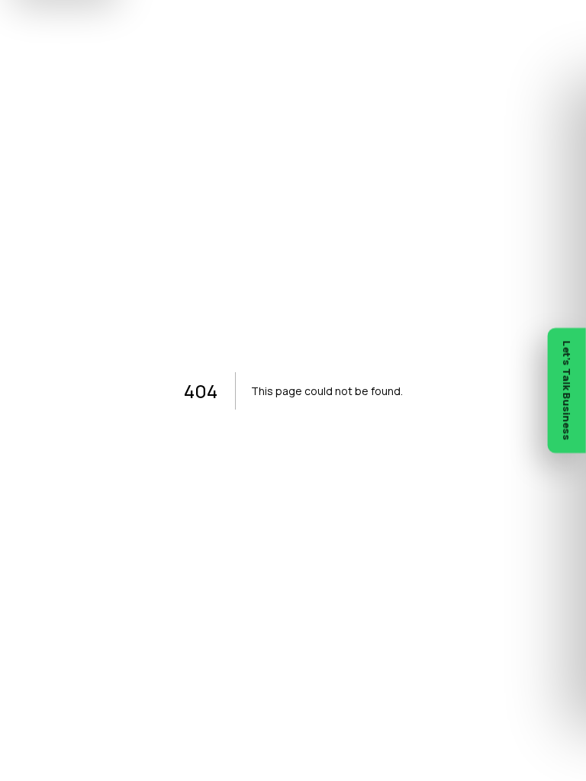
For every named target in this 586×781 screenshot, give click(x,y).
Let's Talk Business (567, 390)
